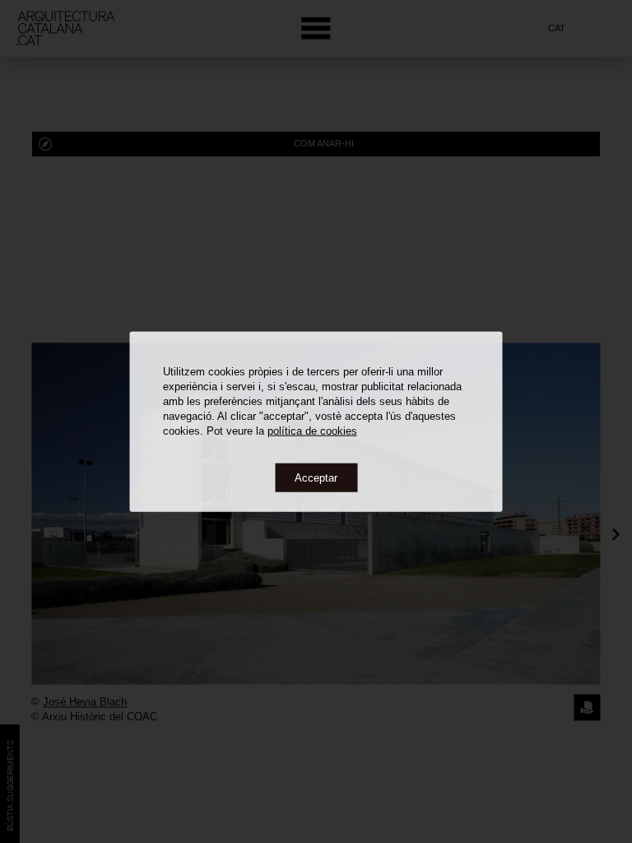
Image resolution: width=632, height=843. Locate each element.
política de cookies (312, 430)
